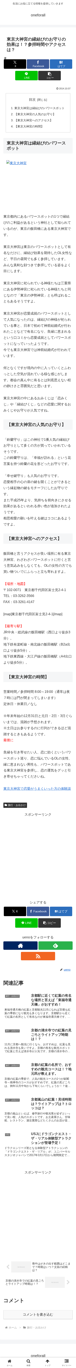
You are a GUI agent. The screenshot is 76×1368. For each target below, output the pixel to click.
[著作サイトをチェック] (20, 945)
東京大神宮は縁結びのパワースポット (39, 108)
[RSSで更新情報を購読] (38, 956)
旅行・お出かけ (17, 805)
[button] (49, 75)
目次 (32, 99)
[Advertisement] (38, 855)
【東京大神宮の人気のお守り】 (35, 114)
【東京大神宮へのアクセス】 (33, 120)
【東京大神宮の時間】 (29, 126)
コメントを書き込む (38, 1314)
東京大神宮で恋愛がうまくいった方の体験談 (37, 788)
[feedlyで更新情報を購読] (55, 945)
